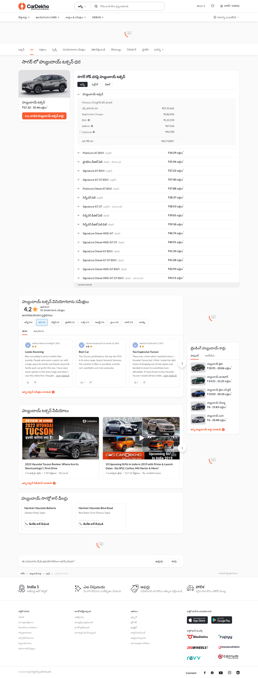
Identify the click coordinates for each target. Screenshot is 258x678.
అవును (159, 561)
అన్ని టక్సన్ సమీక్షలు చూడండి (36, 391)
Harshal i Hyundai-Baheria (40, 508)
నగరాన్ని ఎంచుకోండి (226, 17)
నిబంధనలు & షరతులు (27, 627)
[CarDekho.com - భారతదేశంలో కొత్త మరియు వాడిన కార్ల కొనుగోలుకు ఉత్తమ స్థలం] (33, 6)
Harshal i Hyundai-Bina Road (96, 508)
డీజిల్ (107, 84)
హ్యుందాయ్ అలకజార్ (217, 376)
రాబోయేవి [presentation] (209, 355)
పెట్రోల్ (95, 84)
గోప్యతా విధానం (25, 632)
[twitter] (212, 673)
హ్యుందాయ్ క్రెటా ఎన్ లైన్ (219, 389)
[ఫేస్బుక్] (205, 673)
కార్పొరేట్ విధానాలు (26, 638)
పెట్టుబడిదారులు (25, 643)
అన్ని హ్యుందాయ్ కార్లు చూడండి (206, 429)
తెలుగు (200, 5)
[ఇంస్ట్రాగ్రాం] (229, 673)
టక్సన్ (21, 49)
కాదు (174, 561)
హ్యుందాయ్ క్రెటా (215, 363)
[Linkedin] (238, 673)
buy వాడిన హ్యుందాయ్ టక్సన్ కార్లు (44, 115)
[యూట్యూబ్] (221, 673)
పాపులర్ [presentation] (195, 355)
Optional (87, 132)
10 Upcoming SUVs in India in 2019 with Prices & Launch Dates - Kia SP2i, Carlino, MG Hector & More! (139, 466)
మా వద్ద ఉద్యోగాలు (26, 622)
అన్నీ (82, 84)
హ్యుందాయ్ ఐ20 (215, 415)
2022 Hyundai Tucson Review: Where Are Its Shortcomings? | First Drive (52, 466)
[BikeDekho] (197, 636)
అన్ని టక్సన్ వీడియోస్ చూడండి (37, 483)
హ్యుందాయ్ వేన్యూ (216, 402)
